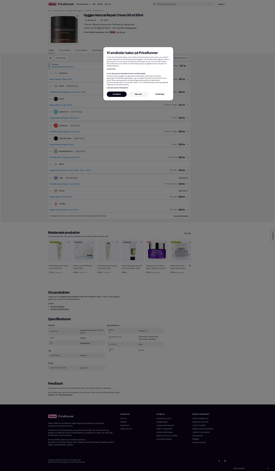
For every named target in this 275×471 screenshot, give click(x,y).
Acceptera (117, 94)
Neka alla (138, 94)
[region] (138, 73)
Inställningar (159, 94)
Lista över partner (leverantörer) (117, 88)
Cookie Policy (111, 69)
